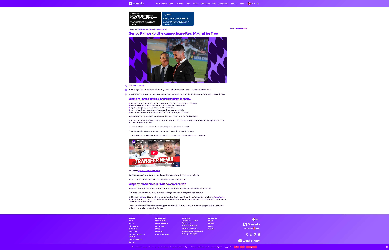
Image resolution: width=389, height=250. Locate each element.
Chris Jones (132, 86)
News (171, 4)
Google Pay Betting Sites (190, 228)
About (131, 221)
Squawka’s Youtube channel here (149, 171)
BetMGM (211, 223)
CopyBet (211, 229)
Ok (236, 247)
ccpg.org (134, 24)
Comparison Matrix (208, 4)
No (242, 247)
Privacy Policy (133, 226)
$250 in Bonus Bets (176, 19)
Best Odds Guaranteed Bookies (192, 231)
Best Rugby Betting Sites (190, 234)
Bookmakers (222, 4)
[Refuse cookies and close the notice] (387, 247)
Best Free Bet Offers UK (190, 226)
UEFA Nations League (162, 234)
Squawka (131, 29)
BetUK (210, 226)
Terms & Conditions (135, 239)
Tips (188, 4)
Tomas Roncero (219, 197)
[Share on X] (126, 94)
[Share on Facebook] (126, 90)
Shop (242, 4)
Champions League (161, 223)
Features (179, 4)
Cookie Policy (133, 229)
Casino (233, 4)
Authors (131, 223)
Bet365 (210, 221)
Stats (195, 4)
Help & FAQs (133, 232)
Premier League (160, 221)
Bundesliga (159, 232)
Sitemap (132, 242)
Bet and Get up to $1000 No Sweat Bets (143, 17)
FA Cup (157, 229)
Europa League (160, 226)
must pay (141, 197)
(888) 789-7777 (149, 22)
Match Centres (161, 4)
